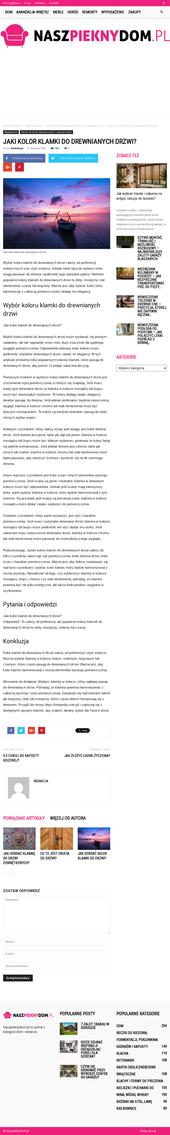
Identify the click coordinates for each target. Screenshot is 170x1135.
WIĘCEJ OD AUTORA (68, 818)
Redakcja (17, 148)
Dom (8, 12)
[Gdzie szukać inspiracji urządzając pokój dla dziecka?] (68, 1046)
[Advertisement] (85, 86)
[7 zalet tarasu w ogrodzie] (68, 1028)
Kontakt (53, 3)
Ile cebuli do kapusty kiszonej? (21, 758)
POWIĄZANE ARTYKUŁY (24, 818)
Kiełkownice (126, 1108)
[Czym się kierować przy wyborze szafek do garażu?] (68, 1071)
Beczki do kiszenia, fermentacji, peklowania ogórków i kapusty (137, 1040)
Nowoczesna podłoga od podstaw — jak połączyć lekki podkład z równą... (150, 334)
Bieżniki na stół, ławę (134, 1101)
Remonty (89, 12)
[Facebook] (163, 3)
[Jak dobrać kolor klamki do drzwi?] (94, 838)
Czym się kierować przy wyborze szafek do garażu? (94, 1071)
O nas (27, 3)
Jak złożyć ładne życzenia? (87, 756)
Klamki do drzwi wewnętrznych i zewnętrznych (46, 132)
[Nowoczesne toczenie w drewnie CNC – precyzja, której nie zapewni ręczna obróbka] (125, 301)
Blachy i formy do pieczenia (139, 1081)
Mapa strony (148, 1131)
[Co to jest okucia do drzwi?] (56, 838)
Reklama (40, 3)
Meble (58, 12)
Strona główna (11, 3)
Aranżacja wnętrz (32, 12)
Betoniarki (125, 1060)
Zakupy (134, 12)
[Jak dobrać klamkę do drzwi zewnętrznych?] (19, 838)
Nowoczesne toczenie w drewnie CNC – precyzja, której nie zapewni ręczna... (151, 306)
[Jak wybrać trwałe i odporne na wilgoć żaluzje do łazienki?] (141, 175)
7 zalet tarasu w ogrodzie (95, 1026)
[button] (161, 12)
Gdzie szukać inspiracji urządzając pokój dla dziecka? (91, 1049)
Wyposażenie (112, 12)
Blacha (122, 1053)
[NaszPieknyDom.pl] (85, 36)
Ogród (73, 12)
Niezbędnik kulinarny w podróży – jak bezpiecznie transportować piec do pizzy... (150, 278)
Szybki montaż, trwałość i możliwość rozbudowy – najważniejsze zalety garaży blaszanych (149, 248)
